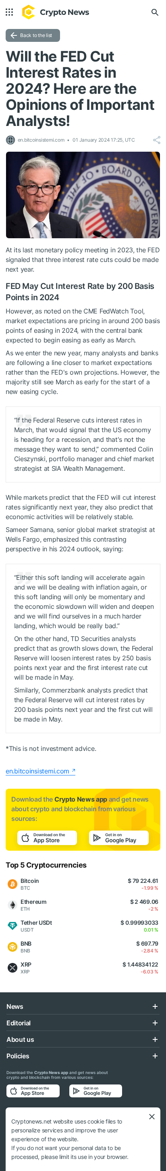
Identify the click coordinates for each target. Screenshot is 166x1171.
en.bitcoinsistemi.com (37, 771)
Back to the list (36, 35)
